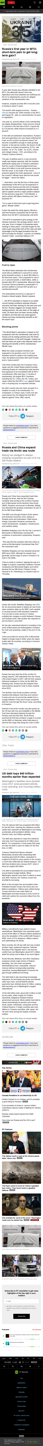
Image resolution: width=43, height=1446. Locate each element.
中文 (40, 1358)
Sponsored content (22, 1397)
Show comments (22, 437)
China (4, 745)
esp (10, 1358)
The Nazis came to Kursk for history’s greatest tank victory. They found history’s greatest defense (20, 1188)
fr (28, 1358)
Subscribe (21, 1316)
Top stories (7, 1068)
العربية (3, 1358)
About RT (21, 1411)
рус (17, 1358)
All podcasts (36, 1329)
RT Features (7, 1129)
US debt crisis (7, 1037)
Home (5, 44)
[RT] (7, 1362)
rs (34, 1358)
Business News (12, 44)
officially (5, 113)
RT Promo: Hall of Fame (21, 1415)
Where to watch (21, 1387)
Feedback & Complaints (21, 1425)
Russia (11, 745)
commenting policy (22, 425)
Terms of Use (21, 1401)
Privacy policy (21, 1406)
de (23, 1358)
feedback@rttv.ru (9, 430)
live (11, 2)
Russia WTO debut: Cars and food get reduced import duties (19, 1279)
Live (21, 1378)
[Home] (2, 2)
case (26, 381)
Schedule (21, 1392)
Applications (21, 1383)
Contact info (21, 1420)
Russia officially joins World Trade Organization (15, 1249)
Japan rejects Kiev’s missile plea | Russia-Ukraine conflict (22, 11)
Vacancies (21, 1429)
